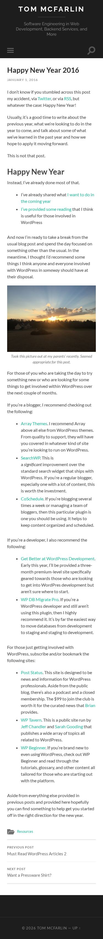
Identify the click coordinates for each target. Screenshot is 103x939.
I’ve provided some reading (46, 209)
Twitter (44, 98)
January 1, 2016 (22, 80)
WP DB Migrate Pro (40, 599)
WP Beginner (33, 747)
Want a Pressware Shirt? (29, 872)
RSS (67, 98)
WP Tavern (31, 719)
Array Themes (34, 423)
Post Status (32, 672)
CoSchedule (32, 498)
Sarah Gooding (69, 726)
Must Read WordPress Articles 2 (36, 851)
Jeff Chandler (33, 726)
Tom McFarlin (51, 9)
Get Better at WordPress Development (57, 558)
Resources (25, 831)
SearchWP (30, 457)
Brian (90, 705)
